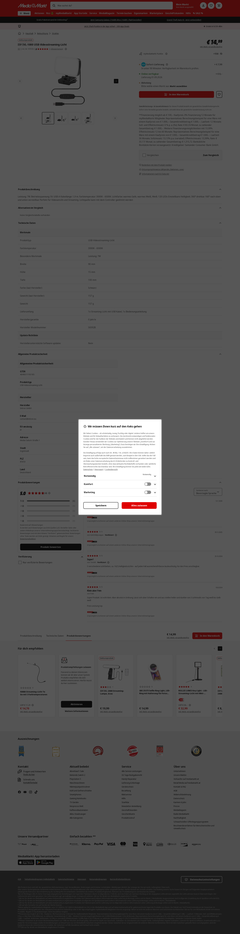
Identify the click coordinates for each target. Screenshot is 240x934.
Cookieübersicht (111, 469)
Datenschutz (88, 469)
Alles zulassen (139, 505)
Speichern (100, 505)
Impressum (99, 469)
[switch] (147, 484)
